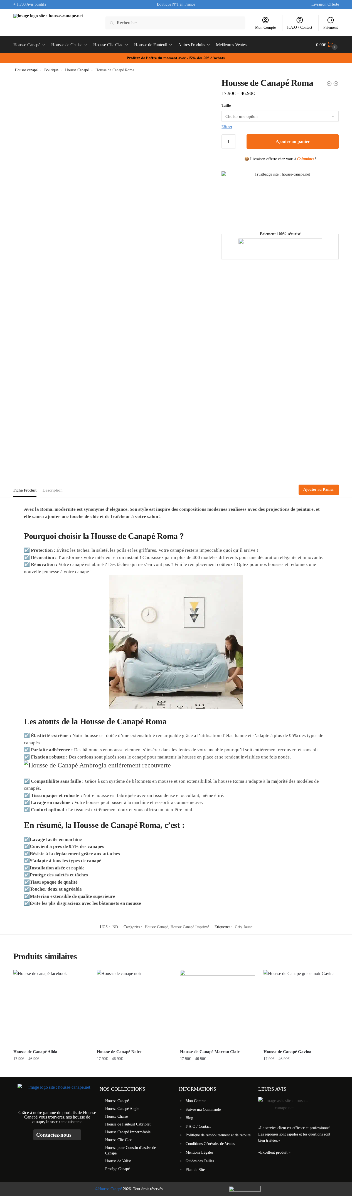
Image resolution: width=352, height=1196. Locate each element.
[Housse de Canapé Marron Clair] (217, 1007)
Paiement (330, 27)
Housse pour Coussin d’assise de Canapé (130, 1150)
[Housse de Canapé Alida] (50, 1007)
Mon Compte (265, 27)
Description (53, 490)
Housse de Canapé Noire (119, 1051)
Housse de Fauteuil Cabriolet (128, 1124)
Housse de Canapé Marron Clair (210, 1051)
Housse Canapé (77, 70)
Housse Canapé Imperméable (128, 1132)
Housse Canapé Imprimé (190, 927)
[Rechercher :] (175, 22)
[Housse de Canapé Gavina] (301, 1007)
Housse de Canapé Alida (35, 1051)
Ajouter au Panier (318, 489)
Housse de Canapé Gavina (287, 1051)
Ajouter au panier (293, 141)
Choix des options (51, 1070)
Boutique (51, 70)
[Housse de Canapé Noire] (134, 1007)
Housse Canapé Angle (122, 1109)
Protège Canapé (117, 1169)
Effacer (226, 127)
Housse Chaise (116, 1116)
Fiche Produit (24, 490)
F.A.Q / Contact (299, 27)
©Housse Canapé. (109, 1189)
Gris (238, 927)
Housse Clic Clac (118, 1140)
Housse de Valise (118, 1161)
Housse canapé (26, 70)
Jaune (248, 927)
